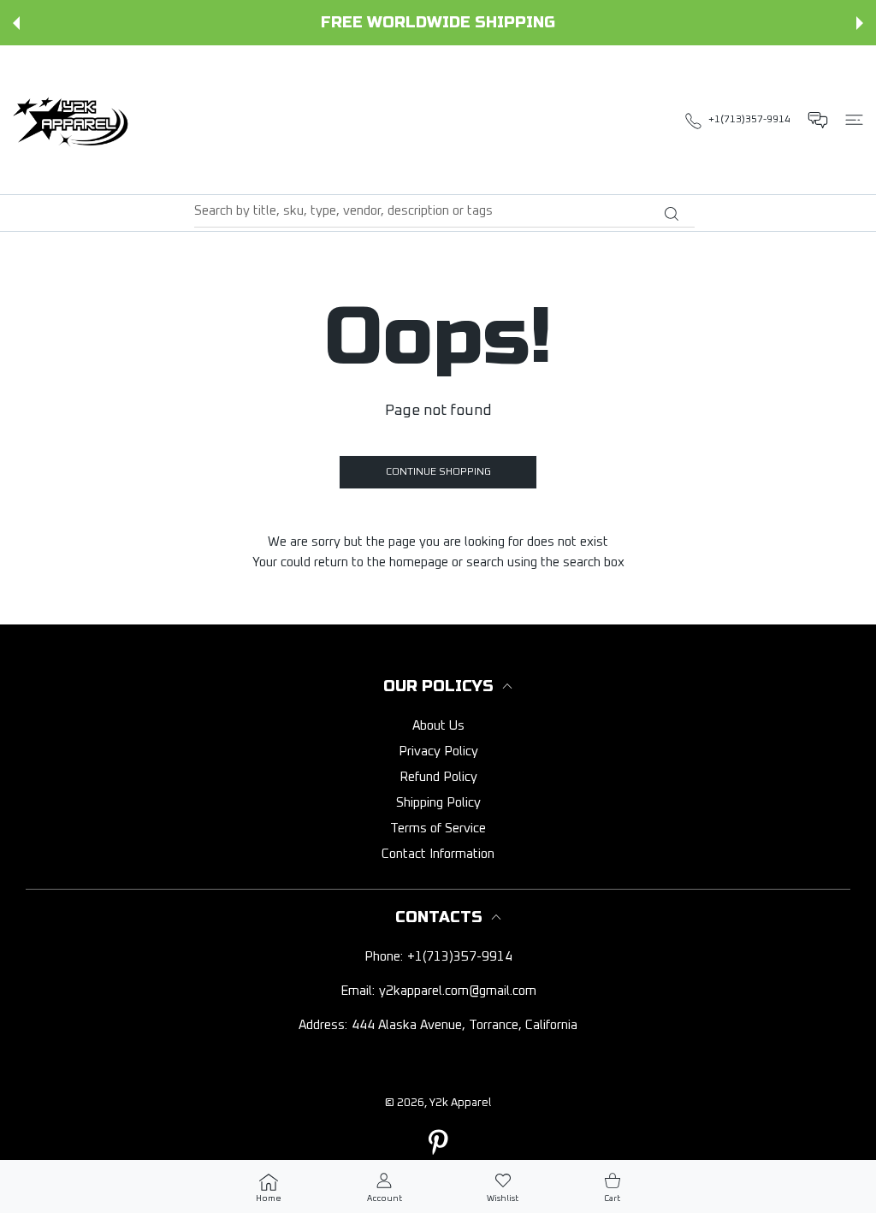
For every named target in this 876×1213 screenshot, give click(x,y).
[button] (16, 23)
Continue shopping (438, 472)
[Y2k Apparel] (74, 119)
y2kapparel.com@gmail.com (457, 991)
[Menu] (854, 119)
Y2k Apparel (460, 1103)
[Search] (671, 214)
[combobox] (444, 211)
